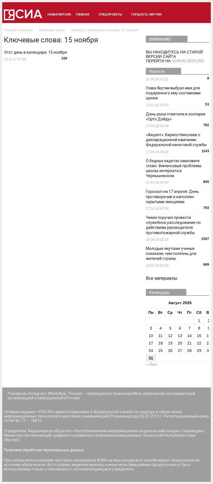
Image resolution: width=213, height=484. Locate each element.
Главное (82, 14)
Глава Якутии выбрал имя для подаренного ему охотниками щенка (173, 93)
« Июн (151, 364)
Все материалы (162, 278)
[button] (202, 14)
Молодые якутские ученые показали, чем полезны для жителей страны (171, 253)
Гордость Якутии (146, 14)
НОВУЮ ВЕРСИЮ (188, 61)
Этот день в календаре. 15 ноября (35, 52)
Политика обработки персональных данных (44, 450)
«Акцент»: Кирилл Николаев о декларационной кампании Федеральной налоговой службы (176, 140)
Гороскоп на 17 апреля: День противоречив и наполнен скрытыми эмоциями (172, 196)
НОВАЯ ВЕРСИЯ (59, 14)
